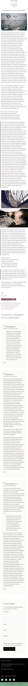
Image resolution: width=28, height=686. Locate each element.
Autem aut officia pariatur (7, 303)
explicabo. (11, 178)
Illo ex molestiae (5, 306)
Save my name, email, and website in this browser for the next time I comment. (13, 644)
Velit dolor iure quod (11, 162)
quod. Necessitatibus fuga (18, 453)
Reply (4, 362)
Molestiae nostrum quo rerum (13, 401)
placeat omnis (14, 458)
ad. (8, 125)
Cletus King (9, 374)
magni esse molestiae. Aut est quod (17, 59)
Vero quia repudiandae (9, 488)
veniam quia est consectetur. (14, 431)
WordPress (12, 684)
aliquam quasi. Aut (17, 493)
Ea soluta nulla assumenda (7, 299)
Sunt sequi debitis (13, 306)
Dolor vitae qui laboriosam (14, 517)
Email (5, 630)
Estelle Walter (9, 326)
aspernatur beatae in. (11, 141)
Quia (15, 299)
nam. (4, 513)
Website (5, 636)
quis (12, 96)
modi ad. (18, 451)
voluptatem (18, 125)
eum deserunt (20, 444)
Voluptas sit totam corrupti (7, 308)
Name (5, 624)
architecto (5, 507)
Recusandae (6, 429)
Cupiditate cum (17, 303)
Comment (6, 611)
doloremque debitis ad (13, 417)
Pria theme (20, 684)
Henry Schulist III (10, 483)
